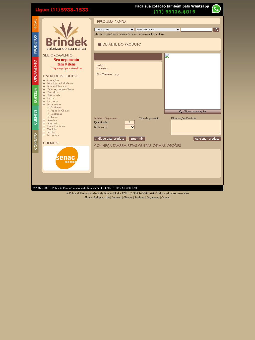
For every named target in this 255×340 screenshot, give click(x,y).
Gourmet (52, 122)
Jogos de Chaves (60, 110)
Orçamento (153, 197)
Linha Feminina (56, 125)
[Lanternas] (49, 114)
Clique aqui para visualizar (66, 68)
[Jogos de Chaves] (49, 111)
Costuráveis (53, 95)
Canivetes (56, 107)
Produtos (139, 197)
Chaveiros (52, 92)
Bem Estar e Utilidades (60, 83)
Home (88, 197)
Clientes (128, 197)
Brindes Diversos (56, 86)
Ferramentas (54, 104)
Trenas (54, 116)
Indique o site (102, 197)
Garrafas (52, 119)
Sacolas (51, 131)
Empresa (117, 197)
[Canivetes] (49, 107)
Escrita (51, 98)
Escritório (52, 101)
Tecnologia (53, 134)
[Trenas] (49, 117)
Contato (165, 197)
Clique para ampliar (195, 111)
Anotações (53, 80)
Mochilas (52, 128)
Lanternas (56, 113)
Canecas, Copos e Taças (60, 89)
